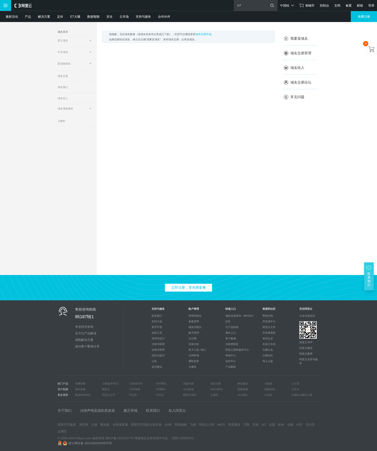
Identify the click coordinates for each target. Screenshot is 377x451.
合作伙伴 (164, 16)
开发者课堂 (269, 332)
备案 (349, 5)
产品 (28, 16)
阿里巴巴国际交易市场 (146, 424)
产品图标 (230, 366)
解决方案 (44, 16)
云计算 (295, 383)
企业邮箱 (188, 389)
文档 (337, 5)
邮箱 (360, 5)
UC (264, 424)
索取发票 (193, 361)
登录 (371, 5)
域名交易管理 (300, 53)
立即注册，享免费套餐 (188, 287)
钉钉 (299, 424)
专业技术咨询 (84, 326)
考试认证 (267, 338)
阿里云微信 (305, 348)
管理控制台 (195, 315)
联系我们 (157, 315)
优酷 (290, 424)
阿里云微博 (305, 353)
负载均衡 (188, 383)
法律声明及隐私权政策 (97, 410)
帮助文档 (267, 315)
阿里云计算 (206, 424)
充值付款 (193, 344)
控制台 (324, 5)
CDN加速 (134, 389)
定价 (60, 16)
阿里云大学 (269, 327)
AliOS (221, 424)
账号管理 (193, 332)
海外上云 (230, 332)
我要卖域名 (299, 38)
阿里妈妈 (181, 424)
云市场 (124, 16)
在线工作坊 (269, 344)
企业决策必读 (307, 315)
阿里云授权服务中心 (237, 349)
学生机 (133, 394)
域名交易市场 (203, 34)
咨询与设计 (158, 338)
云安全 (295, 389)
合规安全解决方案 (301, 394)
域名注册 (215, 383)
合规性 (192, 366)
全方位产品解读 (85, 333)
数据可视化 (189, 394)
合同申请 (193, 355)
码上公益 (267, 361)
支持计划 (157, 321)
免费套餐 (80, 383)
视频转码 (269, 389)
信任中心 (230, 361)
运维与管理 (158, 349)
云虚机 (214, 394)
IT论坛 (160, 394)
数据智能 (93, 16)
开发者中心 (269, 321)
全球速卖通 (120, 424)
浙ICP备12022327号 (119, 438)
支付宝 (310, 424)
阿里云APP (305, 342)
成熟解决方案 (84, 340)
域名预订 (63, 87)
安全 (109, 16)
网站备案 (80, 389)
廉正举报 (130, 410)
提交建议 (157, 366)
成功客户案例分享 (87, 346)
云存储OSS (135, 383)
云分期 (192, 338)
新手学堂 (157, 327)
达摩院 (62, 431)
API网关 (161, 389)
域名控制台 (195, 327)
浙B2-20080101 (183, 438)
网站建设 (242, 383)
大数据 (268, 383)
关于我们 (65, 410)
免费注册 (364, 16)
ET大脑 (75, 16)
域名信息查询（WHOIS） (240, 315)
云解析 (61, 121)
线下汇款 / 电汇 (197, 349)
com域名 (242, 394)
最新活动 (12, 16)
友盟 (272, 424)
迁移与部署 (158, 344)
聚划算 (105, 424)
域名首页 (63, 31)
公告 (154, 361)
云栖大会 (267, 349)
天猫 (94, 424)
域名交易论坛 (300, 82)
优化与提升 (158, 355)
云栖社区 (267, 355)
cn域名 (268, 394)
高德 (255, 424)
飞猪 (193, 424)
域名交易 (63, 76)
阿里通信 (234, 424)
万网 (246, 424)
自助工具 (157, 332)
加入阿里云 (177, 410)
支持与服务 (143, 16)
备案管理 (193, 321)
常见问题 (297, 97)
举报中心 (230, 355)
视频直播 (242, 389)
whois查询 (216, 389)
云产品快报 (231, 327)
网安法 (106, 389)
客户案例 (230, 338)
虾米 (281, 424)
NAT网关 (161, 383)
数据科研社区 (83, 394)
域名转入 (63, 98)
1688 (168, 424)
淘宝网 (83, 424)
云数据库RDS (110, 383)
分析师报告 (231, 344)
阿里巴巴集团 (67, 424)
